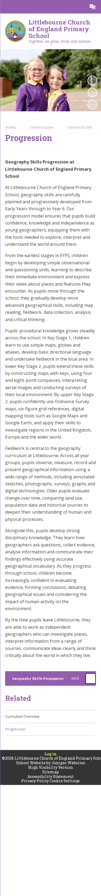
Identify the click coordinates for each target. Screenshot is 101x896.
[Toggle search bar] (79, 6)
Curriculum (41, 127)
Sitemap (50, 771)
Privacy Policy (35, 780)
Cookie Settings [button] (65, 780)
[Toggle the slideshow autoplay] (92, 80)
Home (10, 127)
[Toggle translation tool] (92, 6)
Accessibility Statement (50, 776)
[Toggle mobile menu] (6, 6)
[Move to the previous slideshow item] (92, 92)
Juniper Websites (68, 762)
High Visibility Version (50, 767)
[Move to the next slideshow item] (92, 104)
